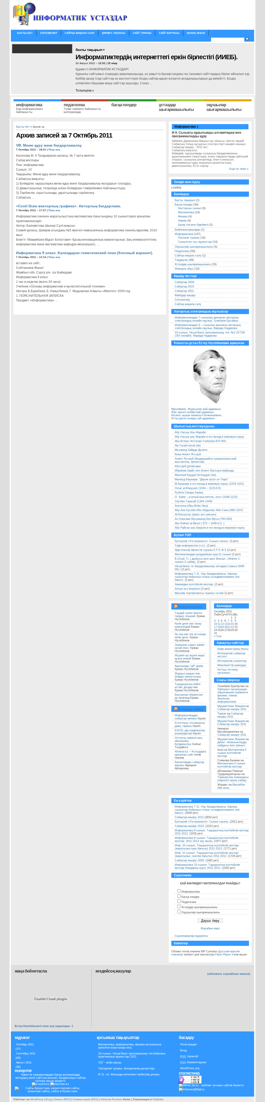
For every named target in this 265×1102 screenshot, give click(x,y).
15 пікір (112, 63)
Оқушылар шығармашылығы (194, 246)
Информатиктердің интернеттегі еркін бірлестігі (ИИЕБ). (157, 56)
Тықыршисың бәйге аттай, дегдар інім (188, 685)
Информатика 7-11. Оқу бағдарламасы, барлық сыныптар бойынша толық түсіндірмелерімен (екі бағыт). (207, 576)
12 (222, 623)
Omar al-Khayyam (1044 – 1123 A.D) (198, 488)
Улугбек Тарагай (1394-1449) (193, 501)
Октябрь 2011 (25, 1044)
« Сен (218, 636)
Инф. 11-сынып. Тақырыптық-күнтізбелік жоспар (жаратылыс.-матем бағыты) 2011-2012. (206, 854)
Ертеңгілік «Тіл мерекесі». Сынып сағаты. (202, 541)
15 (232, 623)
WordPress (36, 1099)
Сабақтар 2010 (184, 286)
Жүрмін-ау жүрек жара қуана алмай (189, 657)
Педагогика (182, 251)
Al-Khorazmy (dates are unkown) (195, 514)
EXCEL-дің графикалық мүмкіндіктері (190, 732)
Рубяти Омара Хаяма (189, 492)
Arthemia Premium (111, 1099)
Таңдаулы (181, 259)
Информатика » (186, 126)
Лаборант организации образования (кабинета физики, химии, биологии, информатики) (232, 695)
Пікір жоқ (54, 149)
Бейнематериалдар (187, 229)
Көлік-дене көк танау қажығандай (188, 625)
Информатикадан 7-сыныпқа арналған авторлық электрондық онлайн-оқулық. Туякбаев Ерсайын (207, 319)
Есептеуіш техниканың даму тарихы (190, 724)
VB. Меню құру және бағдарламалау (49, 145)
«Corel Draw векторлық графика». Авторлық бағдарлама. (68, 206)
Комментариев (193, 1062)
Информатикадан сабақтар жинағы (186, 717)
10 (215, 623)
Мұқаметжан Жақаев (231, 706)
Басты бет (25, 33)
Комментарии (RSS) (85, 1099)
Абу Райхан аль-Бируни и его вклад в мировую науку (210, 527)
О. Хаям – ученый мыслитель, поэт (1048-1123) (206, 496)
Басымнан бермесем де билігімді (189, 696)
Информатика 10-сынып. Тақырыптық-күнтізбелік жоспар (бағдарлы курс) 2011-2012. (207, 866)
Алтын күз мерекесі (188, 588)
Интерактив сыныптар (232, 660)
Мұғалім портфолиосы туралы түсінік (199, 593)
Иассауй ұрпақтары (188, 466)
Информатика (184, 233)
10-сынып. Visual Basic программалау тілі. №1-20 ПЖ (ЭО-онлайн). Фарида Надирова (210, 334)
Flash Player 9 (224, 954)
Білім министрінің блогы (232, 648)
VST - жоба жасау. (110, 1062)
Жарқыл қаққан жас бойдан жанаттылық (188, 675)
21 (229, 626)
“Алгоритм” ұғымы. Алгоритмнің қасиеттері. (126, 1068)
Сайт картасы (169, 33)
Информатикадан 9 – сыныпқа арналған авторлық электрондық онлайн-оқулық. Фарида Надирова (208, 326)
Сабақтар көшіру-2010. (190, 825)
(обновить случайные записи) (228, 973)
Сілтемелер (48, 33)
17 (215, 626)
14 (229, 623)
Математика (186, 212)
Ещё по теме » (238, 168)
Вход (183, 1050)
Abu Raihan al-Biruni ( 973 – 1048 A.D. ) (199, 523)
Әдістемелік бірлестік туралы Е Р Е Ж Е (200, 549)
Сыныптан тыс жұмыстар (195, 241)
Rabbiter (158, 1099)
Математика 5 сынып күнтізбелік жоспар (231, 752)
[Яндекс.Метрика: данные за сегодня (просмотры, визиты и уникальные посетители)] (190, 1080)
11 (219, 623)
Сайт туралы (142, 33)
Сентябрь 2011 (25, 1053)
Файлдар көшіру (185, 295)
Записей (189, 1056)
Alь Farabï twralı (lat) (188, 445)
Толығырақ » (85, 90)
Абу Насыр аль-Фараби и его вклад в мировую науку (209, 436)
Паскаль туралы (189, 237)
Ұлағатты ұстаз (190, 607)
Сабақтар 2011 (184, 290)
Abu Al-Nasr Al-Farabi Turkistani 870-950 (200, 441)
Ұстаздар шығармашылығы (193, 264)
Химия (182, 220)
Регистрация (188, 1044)
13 (225, 623)
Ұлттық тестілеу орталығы (227, 671)
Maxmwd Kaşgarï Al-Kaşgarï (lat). (196, 474)
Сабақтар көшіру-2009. (190, 860)
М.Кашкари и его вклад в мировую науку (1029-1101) (209, 483)
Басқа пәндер (184, 204)
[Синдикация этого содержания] (176, 607)
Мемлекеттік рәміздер (231, 665)
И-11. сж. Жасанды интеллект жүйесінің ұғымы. (129, 1074)
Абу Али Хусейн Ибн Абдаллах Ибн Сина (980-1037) (209, 510)
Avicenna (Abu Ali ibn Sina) (191, 505)
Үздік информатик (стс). (190, 545)
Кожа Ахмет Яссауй (188, 454)
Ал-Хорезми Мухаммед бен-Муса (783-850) (203, 518)
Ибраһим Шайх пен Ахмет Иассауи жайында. (204, 470)
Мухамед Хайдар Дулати (191, 449)
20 (225, 626)
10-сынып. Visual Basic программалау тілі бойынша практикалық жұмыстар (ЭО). (131, 1055)
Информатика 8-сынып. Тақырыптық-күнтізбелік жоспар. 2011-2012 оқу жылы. (206, 839)
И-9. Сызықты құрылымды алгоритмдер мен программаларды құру (206, 134)
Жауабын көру (210, 928)
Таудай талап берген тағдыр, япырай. (188, 614)
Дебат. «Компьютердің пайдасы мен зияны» (231, 744)
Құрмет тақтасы (113, 33)
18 (219, 626)
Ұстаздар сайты (190, 709)
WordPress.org (189, 1068)
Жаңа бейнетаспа (31, 971)
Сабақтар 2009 (184, 282)
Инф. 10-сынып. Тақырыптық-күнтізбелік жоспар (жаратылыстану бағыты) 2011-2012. (207, 847)
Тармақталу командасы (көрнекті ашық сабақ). (233, 779)
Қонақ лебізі (196, 33)
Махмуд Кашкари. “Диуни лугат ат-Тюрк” (201, 479)
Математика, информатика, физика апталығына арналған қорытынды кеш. (129, 1046)
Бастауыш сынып (189, 208)
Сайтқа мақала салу (79, 33)
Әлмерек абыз (184, 268)
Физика (182, 216)
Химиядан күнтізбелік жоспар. (194, 584)
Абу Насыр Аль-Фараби (190, 432)
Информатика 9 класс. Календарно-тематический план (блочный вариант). (84, 253)
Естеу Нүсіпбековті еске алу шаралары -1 (44, 1026)
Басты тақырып (185, 200)
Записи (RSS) (62, 1099)
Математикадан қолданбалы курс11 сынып (203, 554)
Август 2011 (24, 1062)
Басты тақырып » (90, 50)
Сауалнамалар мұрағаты (191, 935)
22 (232, 626)
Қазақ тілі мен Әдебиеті (193, 224)
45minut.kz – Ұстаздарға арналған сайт (190, 753)
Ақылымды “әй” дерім (189, 665)
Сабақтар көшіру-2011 (231, 709)
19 (222, 626)
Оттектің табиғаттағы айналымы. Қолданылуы (188, 741)
